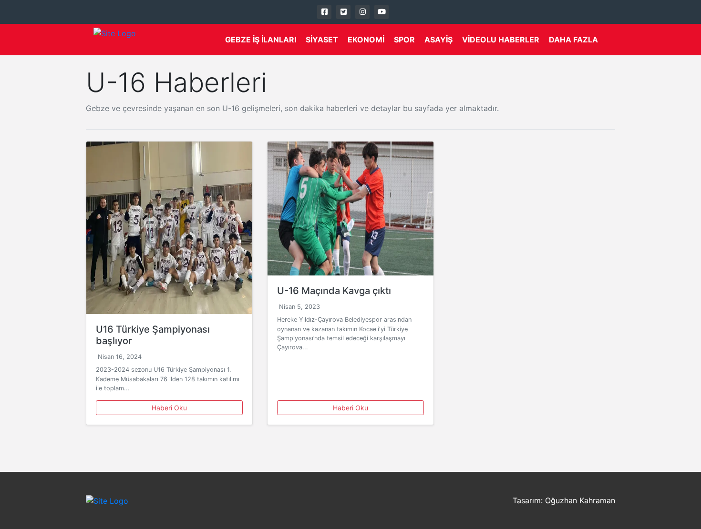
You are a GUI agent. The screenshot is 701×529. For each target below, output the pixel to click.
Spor (404, 39)
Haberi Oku (169, 408)
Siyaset (322, 39)
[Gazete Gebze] (114, 39)
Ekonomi (366, 39)
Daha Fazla (573, 39)
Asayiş (438, 39)
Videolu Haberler (500, 39)
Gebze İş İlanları (260, 39)
